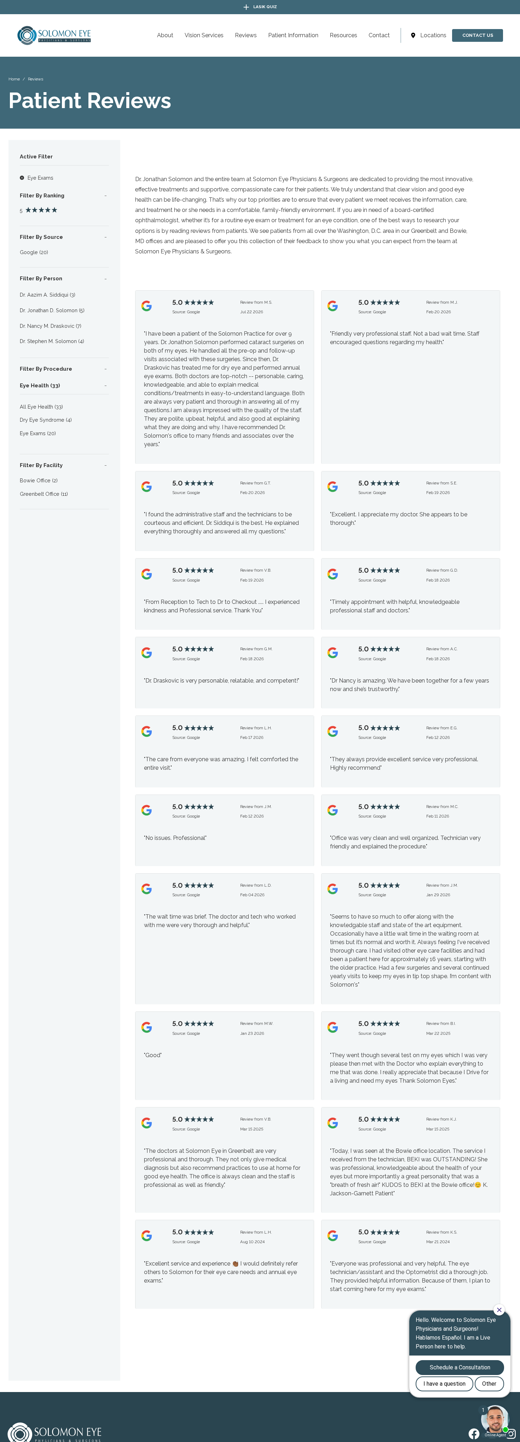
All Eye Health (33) (41, 407)
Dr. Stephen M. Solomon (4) (52, 341)
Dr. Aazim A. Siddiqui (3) (47, 295)
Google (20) (34, 252)
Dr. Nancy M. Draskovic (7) (50, 326)
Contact (379, 35)
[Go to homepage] (41, 35)
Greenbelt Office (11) (44, 494)
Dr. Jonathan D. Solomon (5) (52, 310)
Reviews (246, 35)
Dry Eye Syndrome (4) (46, 420)
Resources (343, 35)
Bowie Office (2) (39, 480)
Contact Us (477, 35)
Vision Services (204, 35)
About (165, 35)
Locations (433, 35)
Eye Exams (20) (38, 433)
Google (193, 311)
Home (14, 79)
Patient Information (293, 35)
